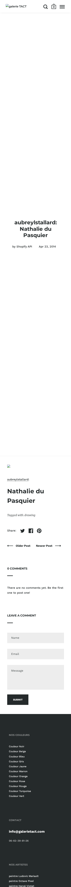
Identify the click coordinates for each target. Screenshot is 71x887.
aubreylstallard (17, 479)
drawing (29, 515)
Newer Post (44, 545)
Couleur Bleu (17, 756)
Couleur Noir (16, 746)
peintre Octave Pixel (21, 881)
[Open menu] (62, 7)
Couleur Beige (17, 751)
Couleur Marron (18, 771)
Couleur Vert (16, 796)
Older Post (23, 545)
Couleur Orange (18, 776)
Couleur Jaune (18, 766)
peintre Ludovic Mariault (24, 876)
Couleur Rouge (18, 786)
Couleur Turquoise (20, 791)
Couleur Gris (16, 761)
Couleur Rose (17, 781)
